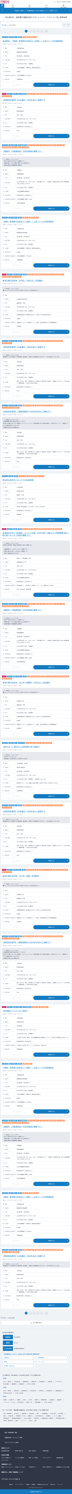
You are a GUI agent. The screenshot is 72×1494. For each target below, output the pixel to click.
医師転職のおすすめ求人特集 (62, 1467)
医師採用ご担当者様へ (66, 1)
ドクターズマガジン (47, 1457)
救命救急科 (21, 1402)
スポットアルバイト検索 (12, 1442)
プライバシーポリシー (19, 1484)
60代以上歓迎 (27, 1418)
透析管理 (31, 1413)
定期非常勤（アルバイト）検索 (13, 1437)
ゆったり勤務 (57, 1416)
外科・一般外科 (7, 1390)
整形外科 (16, 1390)
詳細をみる (51, 85)
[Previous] (2, 10)
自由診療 (10, 1416)
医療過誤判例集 (59, 1457)
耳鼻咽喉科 (44, 1400)
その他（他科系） (48, 1402)
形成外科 (41, 1390)
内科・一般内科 (7, 1381)
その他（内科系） (31, 1384)
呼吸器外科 (49, 1390)
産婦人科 (12, 1400)
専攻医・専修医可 (8, 1420)
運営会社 (11, 1484)
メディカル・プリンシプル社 (9, 1479)
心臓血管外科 (58, 1390)
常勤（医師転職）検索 (11, 1432)
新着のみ (30, 1416)
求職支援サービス (6, 1464)
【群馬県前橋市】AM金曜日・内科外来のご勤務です (23, 347)
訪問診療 (24, 1413)
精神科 (36, 1400)
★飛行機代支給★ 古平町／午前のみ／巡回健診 (22, 280)
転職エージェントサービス (7, 1467)
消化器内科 (17, 1381)
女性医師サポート (33, 1467)
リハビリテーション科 (9, 1402)
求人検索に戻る (37, 1323)
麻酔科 (5, 1400)
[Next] (69, 10)
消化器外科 (33, 1390)
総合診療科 (6, 1384)
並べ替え (64, 24)
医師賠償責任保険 (5, 1450)
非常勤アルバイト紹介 (20, 1467)
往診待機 (60, 1413)
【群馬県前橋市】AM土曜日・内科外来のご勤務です (23, 100)
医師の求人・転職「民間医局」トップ (12, 1472)
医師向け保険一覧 (19, 1450)
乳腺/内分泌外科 (7, 1393)
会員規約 (27, 1484)
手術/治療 (53, 1413)
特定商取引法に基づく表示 (42, 1484)
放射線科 (59, 1400)
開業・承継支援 (32, 1450)
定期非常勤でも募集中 (47, 1418)
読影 (4, 1416)
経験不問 (36, 1418)
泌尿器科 (52, 1400)
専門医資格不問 (60, 1418)
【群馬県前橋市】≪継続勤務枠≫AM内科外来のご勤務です (26, 411)
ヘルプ (54, 1)
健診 (38, 1413)
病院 (5, 1362)
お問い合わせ (52, 1484)
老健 (30, 1420)
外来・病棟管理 (7, 1413)
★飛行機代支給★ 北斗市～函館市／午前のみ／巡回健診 (26, 682)
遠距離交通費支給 (16, 1418)
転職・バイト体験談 (33, 1457)
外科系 (4, 1387)
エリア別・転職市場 (19, 1457)
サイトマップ (60, 1484)
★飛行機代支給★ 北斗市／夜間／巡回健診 (20, 876)
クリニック (41, 1362)
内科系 (4, 1378)
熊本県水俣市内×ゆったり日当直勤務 (18, 480)
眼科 (24, 1400)
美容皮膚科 (38, 1402)
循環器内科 (26, 1381)
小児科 (30, 1400)
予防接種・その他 (20, 1416)
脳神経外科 (25, 1390)
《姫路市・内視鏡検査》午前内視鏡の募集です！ (22, 151)
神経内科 (34, 1381)
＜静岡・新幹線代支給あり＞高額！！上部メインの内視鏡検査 (28, 221)
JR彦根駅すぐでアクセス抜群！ (15, 1010)
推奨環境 (33, 1484)
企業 (35, 1420)
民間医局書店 (46, 1450)
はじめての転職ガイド (6, 1457)
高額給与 (6, 1357)
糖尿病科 (14, 1384)
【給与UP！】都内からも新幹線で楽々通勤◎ (21, 746)
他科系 (4, 1396)
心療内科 (50, 1381)
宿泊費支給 (41, 1357)
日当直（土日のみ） (10, 1366)
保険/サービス (5, 1448)
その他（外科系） (19, 1393)
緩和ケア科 (29, 1402)
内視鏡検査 (45, 1413)
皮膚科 (19, 1400)
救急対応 (16, 1413)
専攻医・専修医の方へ (47, 1467)
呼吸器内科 (42, 1381)
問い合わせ (59, 1)
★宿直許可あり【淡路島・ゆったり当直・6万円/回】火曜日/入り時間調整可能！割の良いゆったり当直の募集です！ (35, 534)
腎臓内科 (21, 1384)
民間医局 (5, 2)
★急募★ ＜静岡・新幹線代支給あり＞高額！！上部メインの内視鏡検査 (32, 41)
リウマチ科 (58, 1381)
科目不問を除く (39, 1416)
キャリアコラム (4, 1460)
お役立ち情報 (5, 1455)
